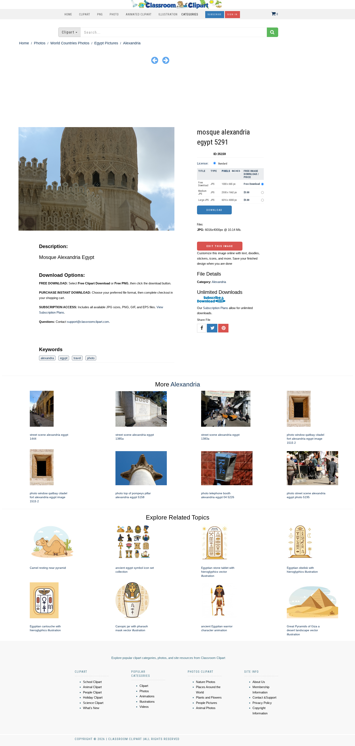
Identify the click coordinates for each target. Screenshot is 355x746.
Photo (114, 14)
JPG (212, 184)
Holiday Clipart (93, 697)
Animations (146, 696)
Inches (236, 171)
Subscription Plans (215, 308)
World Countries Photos (69, 43)
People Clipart (92, 692)
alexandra (47, 358)
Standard (222, 163)
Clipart (84, 14)
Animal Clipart (92, 687)
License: (202, 163)
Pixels (226, 170)
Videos (144, 706)
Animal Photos (206, 708)
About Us (258, 682)
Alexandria (132, 43)
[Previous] (154, 60)
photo (91, 358)
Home (68, 14)
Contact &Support (264, 697)
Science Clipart (93, 703)
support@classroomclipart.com (88, 321)
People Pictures (206, 703)
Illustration (168, 14)
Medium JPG (202, 192)
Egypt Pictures (106, 43)
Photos (39, 43)
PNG (100, 14)
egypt (63, 358)
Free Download (203, 184)
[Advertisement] (177, 96)
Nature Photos (205, 682)
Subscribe (215, 14)
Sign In (232, 14)
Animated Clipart (139, 14)
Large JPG (203, 200)
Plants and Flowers (209, 697)
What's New (91, 708)
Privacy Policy (262, 703)
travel (77, 358)
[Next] (165, 60)
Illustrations (147, 701)
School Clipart (92, 682)
